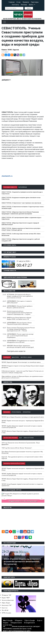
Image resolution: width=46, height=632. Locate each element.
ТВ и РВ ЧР (5, 610)
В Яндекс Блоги (16, 623)
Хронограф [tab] (26, 412)
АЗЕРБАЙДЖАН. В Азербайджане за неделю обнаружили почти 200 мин (21, 341)
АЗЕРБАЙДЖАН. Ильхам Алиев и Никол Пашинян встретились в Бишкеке (19, 323)
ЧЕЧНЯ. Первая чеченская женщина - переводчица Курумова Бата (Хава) (23, 421)
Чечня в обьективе (8, 600)
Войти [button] (31, 5)
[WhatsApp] (21, 55)
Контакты (15, 5)
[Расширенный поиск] (34, 8)
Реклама (24, 5)
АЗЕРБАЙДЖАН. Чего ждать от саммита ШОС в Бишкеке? (19, 302)
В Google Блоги (29, 623)
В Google (10, 620)
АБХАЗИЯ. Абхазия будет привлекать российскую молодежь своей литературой (20, 346)
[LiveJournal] (15, 55)
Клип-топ (4, 608)
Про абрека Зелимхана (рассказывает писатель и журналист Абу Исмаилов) (22, 452)
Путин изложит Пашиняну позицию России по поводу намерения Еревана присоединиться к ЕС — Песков (21, 329)
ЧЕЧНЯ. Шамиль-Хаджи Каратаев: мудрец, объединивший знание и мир (23, 432)
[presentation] (42, 392)
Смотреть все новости (16, 351)
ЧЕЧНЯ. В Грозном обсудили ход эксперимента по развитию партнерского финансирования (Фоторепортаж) (22, 561)
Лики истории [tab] (29, 438)
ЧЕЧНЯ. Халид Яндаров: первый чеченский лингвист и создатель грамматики (22, 485)
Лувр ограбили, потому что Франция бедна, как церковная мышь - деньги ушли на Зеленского (23, 377)
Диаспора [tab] (15, 357)
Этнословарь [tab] (16, 412)
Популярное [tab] (22, 187)
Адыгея (16, 50)
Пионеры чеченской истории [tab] (14, 463)
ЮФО (10, 50)
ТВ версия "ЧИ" (6, 595)
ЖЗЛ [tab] (20, 438)
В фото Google (30, 620)
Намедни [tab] (7, 357)
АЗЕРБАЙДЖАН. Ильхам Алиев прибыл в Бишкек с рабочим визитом (19, 307)
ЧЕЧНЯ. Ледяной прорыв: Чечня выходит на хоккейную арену (21, 362)
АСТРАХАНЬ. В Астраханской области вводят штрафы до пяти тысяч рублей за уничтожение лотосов (20, 296)
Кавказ (4, 50)
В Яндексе (18, 620)
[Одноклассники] (12, 55)
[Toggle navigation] (5, 22)
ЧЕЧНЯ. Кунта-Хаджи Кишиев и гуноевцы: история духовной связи (23, 417)
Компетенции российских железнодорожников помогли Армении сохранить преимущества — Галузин (19, 312)
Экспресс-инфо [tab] (26, 357)
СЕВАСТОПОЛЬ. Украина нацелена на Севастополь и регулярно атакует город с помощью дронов (21, 229)
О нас (18, 2)
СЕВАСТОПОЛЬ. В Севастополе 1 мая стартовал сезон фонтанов (21, 203)
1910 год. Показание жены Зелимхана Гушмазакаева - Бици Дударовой (21, 443)
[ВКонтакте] (9, 55)
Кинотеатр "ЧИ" (7, 605)
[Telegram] (24, 55)
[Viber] (18, 55)
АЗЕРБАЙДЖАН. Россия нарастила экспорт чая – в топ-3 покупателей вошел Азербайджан (20, 335)
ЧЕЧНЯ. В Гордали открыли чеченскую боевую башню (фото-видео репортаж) (23, 366)
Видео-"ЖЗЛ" (6, 598)
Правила (26, 2)
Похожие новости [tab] (10, 187)
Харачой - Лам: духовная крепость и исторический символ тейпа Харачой (22, 457)
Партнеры (35, 2)
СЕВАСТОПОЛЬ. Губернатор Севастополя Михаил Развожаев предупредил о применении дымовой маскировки (20, 213)
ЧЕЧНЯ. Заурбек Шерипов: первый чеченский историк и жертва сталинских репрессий (22, 426)
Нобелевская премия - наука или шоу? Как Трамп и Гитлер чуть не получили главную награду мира (23, 371)
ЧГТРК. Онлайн (6, 613)
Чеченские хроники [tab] (10, 438)
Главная (12, 2)
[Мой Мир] (6, 55)
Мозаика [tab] (7, 412)
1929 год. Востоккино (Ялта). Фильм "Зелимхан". (17, 448)
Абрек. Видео (6, 603)
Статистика (7, 625)
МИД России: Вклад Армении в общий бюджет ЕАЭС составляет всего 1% (19, 318)
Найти (29, 8)
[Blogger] (3, 55)
